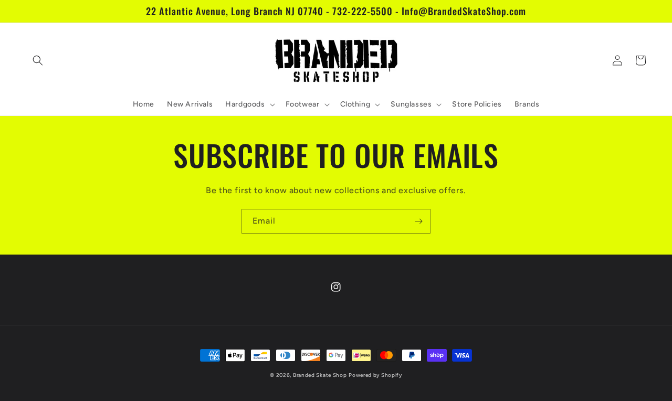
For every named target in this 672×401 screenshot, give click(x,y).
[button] (37, 60)
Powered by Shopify (375, 375)
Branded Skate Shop (320, 375)
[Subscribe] (418, 221)
